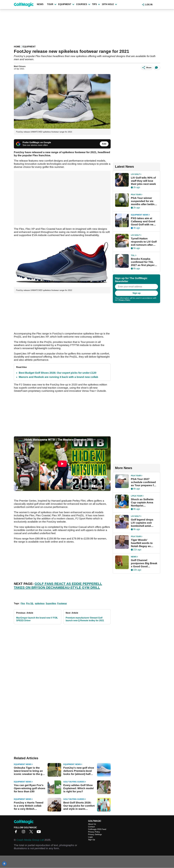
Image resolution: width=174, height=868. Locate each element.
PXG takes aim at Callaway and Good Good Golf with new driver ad (143, 221)
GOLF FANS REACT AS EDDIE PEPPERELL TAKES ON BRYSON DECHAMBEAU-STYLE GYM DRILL (58, 585)
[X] (32, 832)
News (40, 4)
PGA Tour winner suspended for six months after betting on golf (143, 201)
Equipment (64, 4)
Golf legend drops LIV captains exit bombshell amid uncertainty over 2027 (142, 522)
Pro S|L (30, 603)
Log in (149, 4)
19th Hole (108, 4)
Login (90, 837)
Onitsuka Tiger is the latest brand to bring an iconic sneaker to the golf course (29, 771)
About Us (92, 824)
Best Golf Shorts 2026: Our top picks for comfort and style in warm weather (79, 805)
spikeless (40, 603)
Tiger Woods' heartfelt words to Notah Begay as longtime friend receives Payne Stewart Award (142, 543)
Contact (91, 827)
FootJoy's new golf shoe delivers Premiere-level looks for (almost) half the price (78, 771)
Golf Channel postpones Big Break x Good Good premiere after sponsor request (144, 563)
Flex (23, 603)
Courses (81, 4)
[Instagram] (24, 832)
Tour (50, 4)
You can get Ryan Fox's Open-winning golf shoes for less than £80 (29, 788)
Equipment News (22, 764)
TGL (133, 255)
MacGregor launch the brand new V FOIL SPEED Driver (37, 619)
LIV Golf (135, 174)
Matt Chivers (20, 66)
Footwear (62, 603)
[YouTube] (39, 832)
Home (17, 46)
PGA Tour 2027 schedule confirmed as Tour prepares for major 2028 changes (143, 482)
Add (104, 144)
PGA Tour (136, 194)
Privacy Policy (124, 300)
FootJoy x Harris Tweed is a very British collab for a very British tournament (28, 805)
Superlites (51, 603)
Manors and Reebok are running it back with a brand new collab (58, 377)
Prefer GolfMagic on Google (37, 142)
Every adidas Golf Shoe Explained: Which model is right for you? (78, 788)
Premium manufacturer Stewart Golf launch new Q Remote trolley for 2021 (85, 619)
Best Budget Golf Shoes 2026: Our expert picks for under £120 (57, 372)
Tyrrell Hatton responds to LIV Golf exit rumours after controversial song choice (144, 241)
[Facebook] (16, 832)
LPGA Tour (136, 496)
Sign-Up (91, 840)
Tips (94, 4)
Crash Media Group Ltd (30, 839)
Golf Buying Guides (73, 782)
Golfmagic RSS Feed (97, 829)
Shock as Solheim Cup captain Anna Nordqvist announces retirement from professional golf (142, 502)
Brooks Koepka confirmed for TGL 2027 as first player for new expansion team (142, 262)
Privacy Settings (95, 834)
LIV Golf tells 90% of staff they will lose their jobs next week (143, 180)
